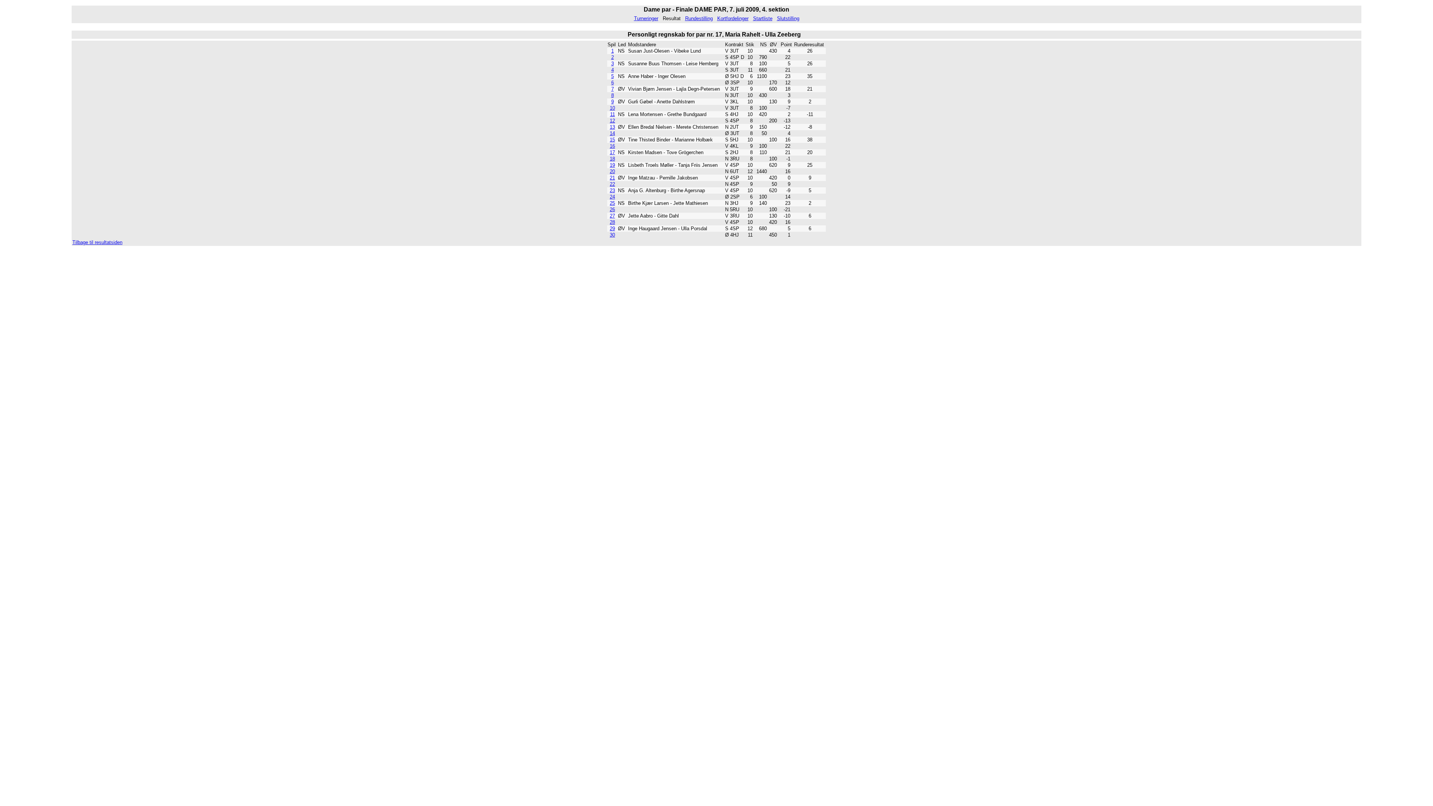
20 (612, 171)
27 (612, 216)
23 (612, 190)
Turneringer (646, 18)
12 (612, 121)
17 (612, 152)
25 (612, 203)
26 (612, 209)
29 (612, 228)
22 (612, 184)
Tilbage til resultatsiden (97, 242)
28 (612, 222)
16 (612, 146)
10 (612, 108)
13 (612, 127)
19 (612, 165)
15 (612, 140)
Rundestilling (699, 18)
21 (612, 178)
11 (612, 114)
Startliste (762, 18)
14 (612, 133)
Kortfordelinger (733, 18)
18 (612, 159)
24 (612, 197)
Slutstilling (788, 18)
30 (612, 235)
